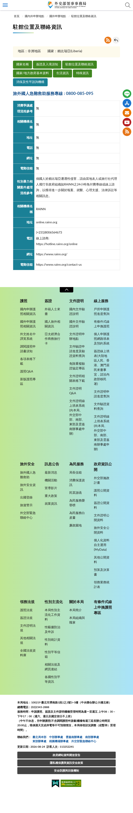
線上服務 (101, 301)
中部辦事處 (56, 737)
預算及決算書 (101, 572)
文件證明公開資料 (101, 518)
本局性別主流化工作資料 (52, 615)
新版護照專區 (28, 382)
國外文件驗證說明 (77, 324)
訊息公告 (52, 464)
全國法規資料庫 (28, 653)
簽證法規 (26, 618)
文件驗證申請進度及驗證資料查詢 (77, 351)
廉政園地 (75, 525)
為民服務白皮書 (77, 515)
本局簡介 (75, 610)
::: (2, 3)
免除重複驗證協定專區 (77, 366)
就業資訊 (51, 503)
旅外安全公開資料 (101, 530)
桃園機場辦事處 (59, 741)
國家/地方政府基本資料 (32, 73)
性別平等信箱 (52, 654)
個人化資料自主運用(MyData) (101, 545)
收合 (66, 289)
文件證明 (76, 301)
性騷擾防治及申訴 (52, 630)
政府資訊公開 (103, 466)
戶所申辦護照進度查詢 (101, 312)
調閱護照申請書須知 (28, 349)
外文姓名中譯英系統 (28, 336)
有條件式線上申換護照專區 (103, 607)
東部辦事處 (39, 741)
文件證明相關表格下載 (77, 378)
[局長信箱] (127, 112)
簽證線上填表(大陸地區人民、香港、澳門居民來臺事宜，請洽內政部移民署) (101, 368)
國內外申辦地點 (34, 16)
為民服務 (76, 464)
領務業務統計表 (101, 585)
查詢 (128, 5)
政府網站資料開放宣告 (66, 755)
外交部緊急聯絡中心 (28, 515)
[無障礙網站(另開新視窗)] (71, 784)
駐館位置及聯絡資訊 (79, 64)
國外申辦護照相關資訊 (28, 324)
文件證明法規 (28, 628)
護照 (23, 301)
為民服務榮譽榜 (77, 503)
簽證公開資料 (101, 505)
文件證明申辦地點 (77, 336)
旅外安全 (27, 464)
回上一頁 (116, 40)
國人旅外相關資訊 (52, 324)
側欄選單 (5, 5)
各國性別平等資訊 (52, 679)
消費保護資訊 (77, 483)
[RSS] (127, 131)
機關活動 (51, 480)
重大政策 (51, 496)
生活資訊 (62, 73)
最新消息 (51, 472)
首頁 (16, 16)
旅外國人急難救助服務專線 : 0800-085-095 (53, 94)
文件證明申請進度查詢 (101, 394)
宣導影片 (51, 488)
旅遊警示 (26, 505)
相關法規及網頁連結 (52, 667)
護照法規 (26, 610)
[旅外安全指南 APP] (127, 103)
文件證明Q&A (75, 391)
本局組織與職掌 (77, 620)
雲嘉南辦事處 (74, 737)
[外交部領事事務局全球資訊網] (66, 4)
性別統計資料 (52, 642)
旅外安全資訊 (28, 487)
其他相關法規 (28, 640)
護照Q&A (26, 371)
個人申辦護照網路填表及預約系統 (101, 339)
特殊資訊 (82, 73)
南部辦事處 (92, 737)
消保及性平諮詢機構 (30, 82)
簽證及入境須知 (47, 64)
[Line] (127, 93)
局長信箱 (75, 472)
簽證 (48, 301)
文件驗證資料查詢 (101, 406)
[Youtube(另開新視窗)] (127, 122)
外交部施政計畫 (101, 480)
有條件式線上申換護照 (101, 324)
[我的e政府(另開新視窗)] (55, 784)
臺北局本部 (39, 737)
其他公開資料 (101, 560)
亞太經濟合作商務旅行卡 (52, 339)
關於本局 (76, 602)
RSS (107, 40)
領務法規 (27, 602)
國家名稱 (22, 64)
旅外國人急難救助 (28, 475)
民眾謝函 (75, 492)
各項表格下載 (28, 361)
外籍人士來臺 (52, 312)
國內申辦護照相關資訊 (28, 312)
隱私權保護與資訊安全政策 (66, 762)
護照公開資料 (101, 493)
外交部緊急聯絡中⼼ (83, 741)
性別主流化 (54, 602)
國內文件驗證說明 (77, 312)
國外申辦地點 (57, 16)
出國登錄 (26, 497)
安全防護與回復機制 (66, 770)
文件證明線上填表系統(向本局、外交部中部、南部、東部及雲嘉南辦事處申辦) (77, 417)
